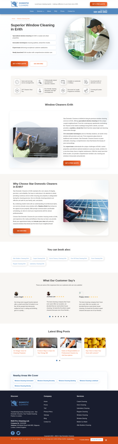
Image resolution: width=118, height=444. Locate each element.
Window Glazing (82, 418)
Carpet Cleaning (82, 401)
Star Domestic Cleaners (66, 436)
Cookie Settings (85, 439)
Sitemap (46, 415)
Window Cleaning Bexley (23, 386)
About (49, 11)
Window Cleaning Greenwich (24, 380)
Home (32, 11)
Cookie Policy (70, 439)
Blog (45, 418)
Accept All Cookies (97, 439)
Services (39, 11)
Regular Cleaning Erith (19, 263)
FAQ (55, 11)
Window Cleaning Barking (67, 380)
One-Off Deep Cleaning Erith (79, 258)
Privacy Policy (48, 411)
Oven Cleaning (81, 405)
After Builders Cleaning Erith (21, 258)
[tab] (50, 316)
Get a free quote (19, 63)
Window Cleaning (82, 415)
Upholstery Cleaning (83, 408)
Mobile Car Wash (82, 422)
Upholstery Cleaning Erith (37, 263)
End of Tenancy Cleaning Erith (57, 258)
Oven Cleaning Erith (96, 258)
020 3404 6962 (100, 12)
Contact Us (71, 11)
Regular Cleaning (82, 411)
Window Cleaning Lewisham (89, 380)
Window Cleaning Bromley (46, 380)
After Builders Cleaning (84, 425)
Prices (62, 11)
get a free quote (98, 4)
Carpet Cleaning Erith (39, 258)
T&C (45, 408)
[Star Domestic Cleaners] (20, 4)
